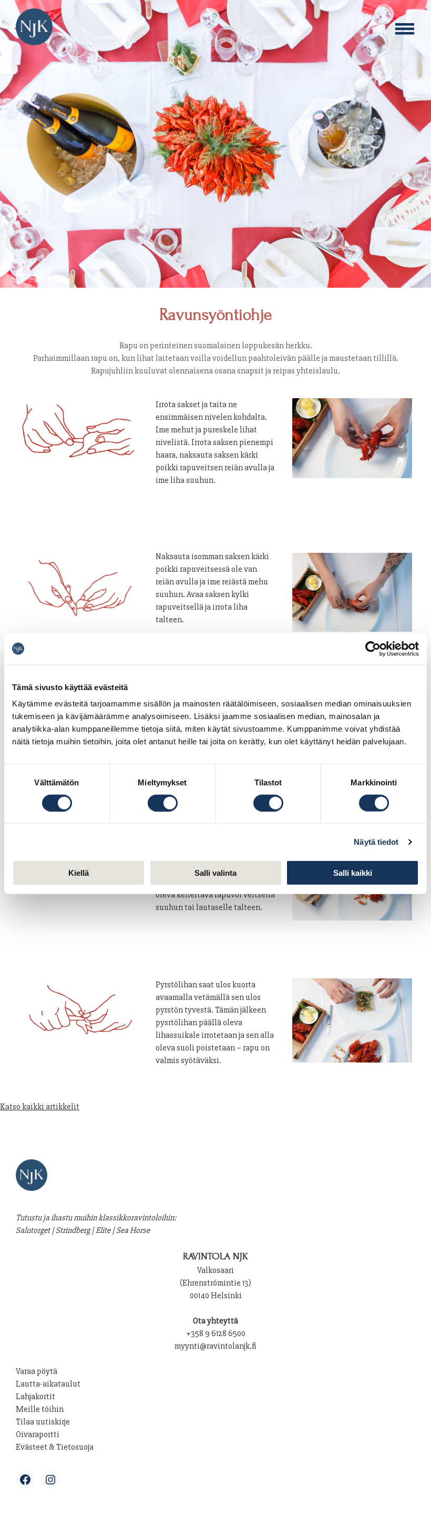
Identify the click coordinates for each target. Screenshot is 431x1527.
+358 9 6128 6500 (215, 1333)
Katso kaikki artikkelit (39, 1106)
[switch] (163, 802)
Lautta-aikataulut (48, 1384)
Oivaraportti (37, 1434)
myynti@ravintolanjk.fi (215, 1346)
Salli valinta (215, 872)
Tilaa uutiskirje (43, 1422)
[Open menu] (404, 29)
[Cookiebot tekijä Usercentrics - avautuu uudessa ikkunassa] (373, 648)
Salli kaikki (352, 872)
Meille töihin (40, 1409)
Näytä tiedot (376, 841)
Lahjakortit (35, 1396)
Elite (103, 1230)
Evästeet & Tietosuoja (55, 1447)
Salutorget (33, 1230)
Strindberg (73, 1230)
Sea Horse (133, 1230)
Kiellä (78, 872)
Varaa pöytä (36, 1371)
